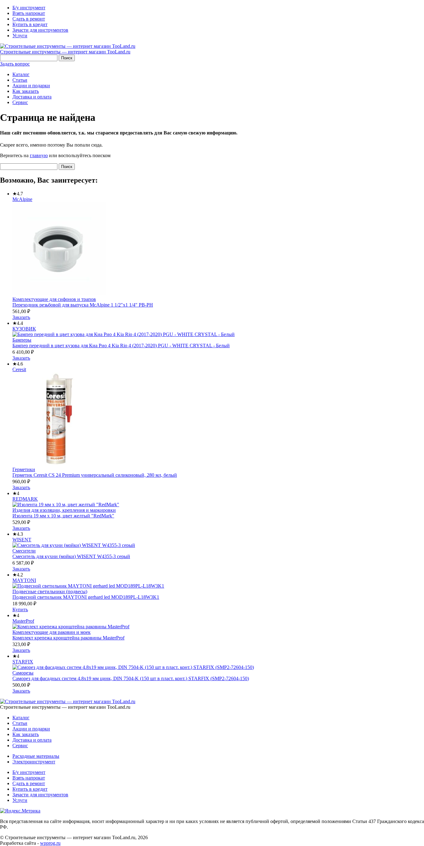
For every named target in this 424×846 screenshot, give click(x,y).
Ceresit (19, 369)
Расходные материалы (35, 756)
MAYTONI (24, 580)
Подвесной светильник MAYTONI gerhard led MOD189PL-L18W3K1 (85, 597)
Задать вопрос (15, 63)
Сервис (20, 102)
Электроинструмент (33, 761)
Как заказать (25, 91)
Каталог (20, 74)
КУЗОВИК (24, 328)
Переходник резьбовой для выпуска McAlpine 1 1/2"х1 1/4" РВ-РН (82, 304)
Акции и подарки (31, 85)
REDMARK (25, 499)
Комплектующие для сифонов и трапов (54, 299)
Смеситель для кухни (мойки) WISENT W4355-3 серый (71, 556)
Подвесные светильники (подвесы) (49, 591)
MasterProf (23, 621)
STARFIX (22, 661)
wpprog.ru (50, 843)
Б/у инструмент (28, 7)
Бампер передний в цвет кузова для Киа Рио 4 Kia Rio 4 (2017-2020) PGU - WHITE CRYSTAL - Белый (121, 345)
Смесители (24, 550)
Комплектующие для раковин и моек (51, 632)
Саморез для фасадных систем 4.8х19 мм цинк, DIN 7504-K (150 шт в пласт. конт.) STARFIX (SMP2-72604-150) (130, 678)
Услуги (19, 35)
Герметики (23, 469)
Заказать (21, 317)
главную (39, 155)
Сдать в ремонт (28, 18)
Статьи (19, 80)
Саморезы (23, 672)
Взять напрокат (28, 13)
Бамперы (21, 340)
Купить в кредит (29, 24)
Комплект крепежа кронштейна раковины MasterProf (68, 637)
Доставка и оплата (32, 96)
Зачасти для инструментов (40, 30)
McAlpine (22, 199)
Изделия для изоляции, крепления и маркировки (64, 510)
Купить (20, 609)
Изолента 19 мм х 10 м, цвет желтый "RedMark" (63, 515)
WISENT (21, 539)
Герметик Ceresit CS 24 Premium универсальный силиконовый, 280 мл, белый (94, 475)
